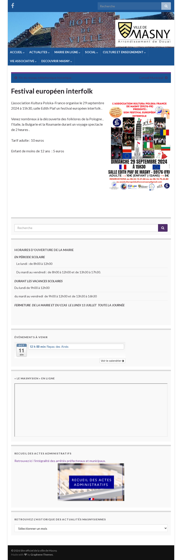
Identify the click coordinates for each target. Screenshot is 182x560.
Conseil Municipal (151, 78)
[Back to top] (172, 550)
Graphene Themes (42, 554)
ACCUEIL (16, 52)
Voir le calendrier (111, 360)
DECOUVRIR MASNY (55, 61)
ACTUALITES (38, 52)
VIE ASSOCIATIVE (22, 61)
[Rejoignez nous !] (12, 5)
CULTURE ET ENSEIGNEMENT (123, 52)
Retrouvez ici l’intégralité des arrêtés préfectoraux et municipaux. (60, 461)
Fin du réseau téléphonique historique (45, 78)
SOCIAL (90, 52)
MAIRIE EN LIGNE (66, 52)
